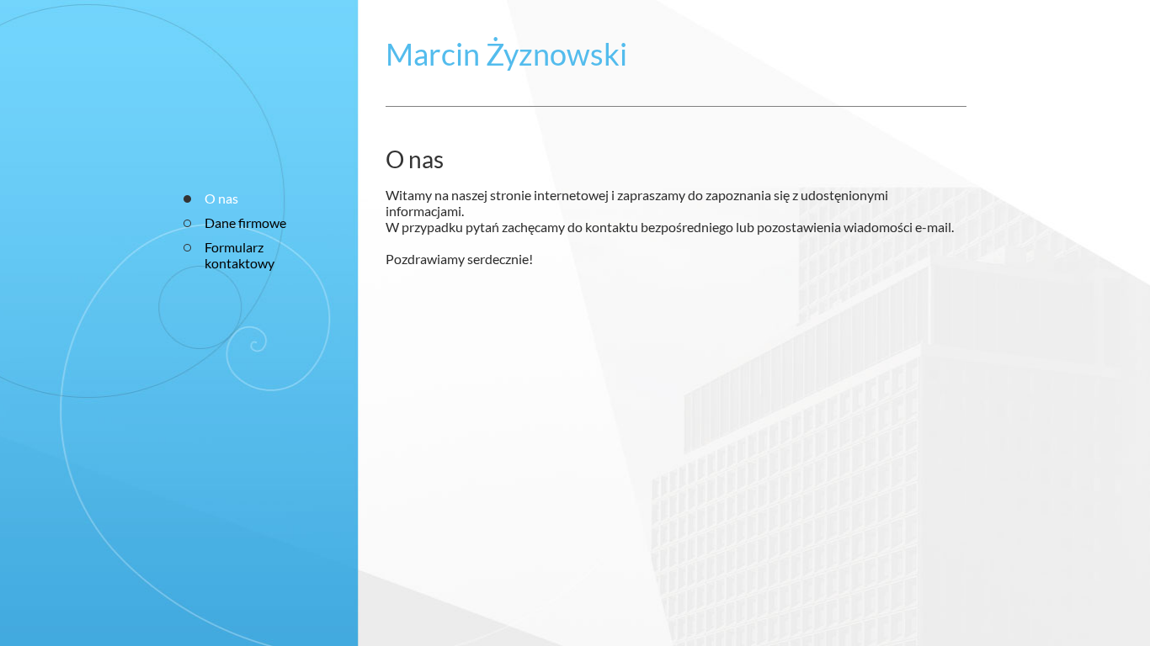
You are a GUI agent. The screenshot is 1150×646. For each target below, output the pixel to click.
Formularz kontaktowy (239, 255)
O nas (221, 198)
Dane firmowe (245, 222)
